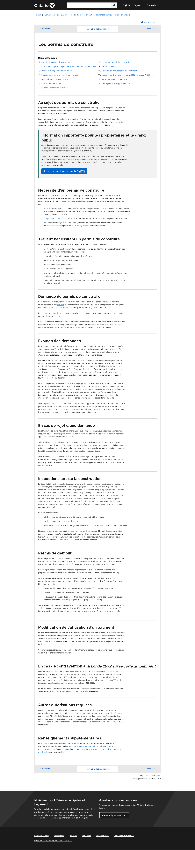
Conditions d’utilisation (124, 835)
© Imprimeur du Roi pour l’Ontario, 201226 (53, 840)
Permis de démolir (109, 66)
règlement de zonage (55, 218)
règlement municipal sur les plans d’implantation (64, 403)
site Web (60, 304)
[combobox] (92, 5)
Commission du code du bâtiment (76, 445)
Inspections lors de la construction (116, 62)
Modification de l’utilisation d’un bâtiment (119, 71)
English (126, 5)
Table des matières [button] (103, 30)
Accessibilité (59, 835)
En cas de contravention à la (128, 75)
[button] (114, 5)
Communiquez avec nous (114, 815)
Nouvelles (86, 835)
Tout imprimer (149, 22)
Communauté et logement (56, 15)
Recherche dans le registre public (64, 171)
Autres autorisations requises (114, 79)
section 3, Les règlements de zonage (64, 409)
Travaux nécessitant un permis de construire (60, 75)
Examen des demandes (51, 83)
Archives (73, 835)
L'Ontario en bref (41, 835)
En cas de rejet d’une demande (54, 87)
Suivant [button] (150, 29)
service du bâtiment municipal (82, 746)
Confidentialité (102, 835)
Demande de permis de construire (56, 79)
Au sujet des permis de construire (55, 62)
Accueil (38, 15)
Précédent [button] (46, 29)
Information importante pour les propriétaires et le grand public (68, 66)
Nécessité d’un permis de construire (56, 71)
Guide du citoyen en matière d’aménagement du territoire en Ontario (100, 15)
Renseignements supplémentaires (116, 83)
